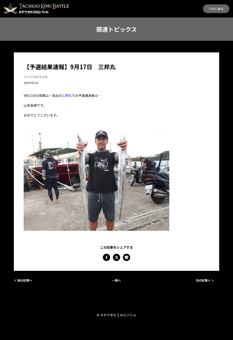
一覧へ (116, 280)
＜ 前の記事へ (23, 280)
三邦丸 (67, 95)
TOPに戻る (216, 9)
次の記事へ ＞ (205, 280)
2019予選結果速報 (36, 77)
